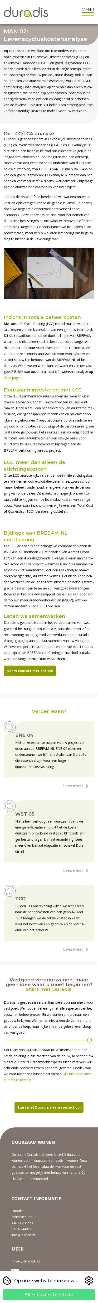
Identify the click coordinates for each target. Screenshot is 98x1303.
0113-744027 (21, 1229)
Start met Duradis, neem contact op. (49, 1107)
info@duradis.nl (23, 1235)
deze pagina (13, 377)
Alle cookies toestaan (49, 1294)
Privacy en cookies (25, 1261)
